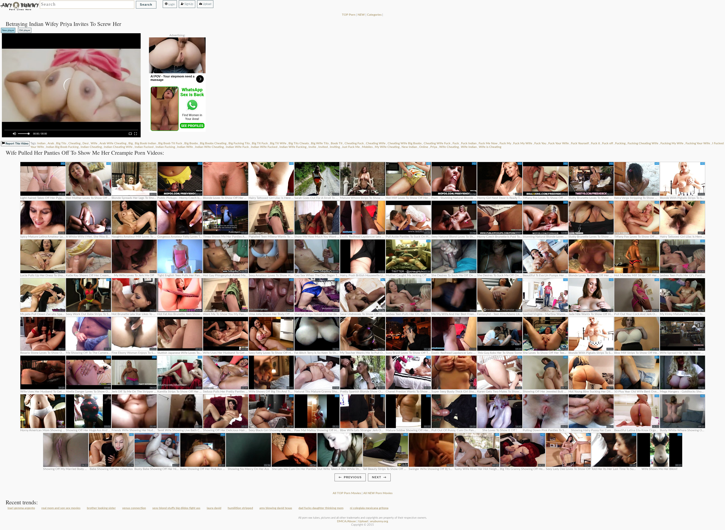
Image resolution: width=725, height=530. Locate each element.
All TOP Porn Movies (347, 493)
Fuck (456, 143)
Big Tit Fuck (260, 143)
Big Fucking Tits (239, 143)
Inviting (335, 146)
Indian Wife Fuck (237, 146)
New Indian (409, 146)
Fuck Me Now (488, 143)
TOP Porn (348, 14)
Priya (433, 146)
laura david (214, 508)
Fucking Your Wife (698, 143)
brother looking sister (101, 508)
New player (8, 30)
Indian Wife (185, 146)
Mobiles (367, 146)
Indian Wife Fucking (292, 146)
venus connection (134, 508)
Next (376, 477)
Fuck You (540, 143)
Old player (24, 30)
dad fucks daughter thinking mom (320, 508)
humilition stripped (240, 508)
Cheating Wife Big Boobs (405, 143)
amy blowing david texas (275, 508)
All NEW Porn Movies (378, 493)
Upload (206, 4)
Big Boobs (191, 143)
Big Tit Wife (278, 143)
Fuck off (607, 143)
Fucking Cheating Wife (643, 143)
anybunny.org (379, 521)
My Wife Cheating (387, 146)
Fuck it (595, 143)
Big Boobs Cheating (213, 143)
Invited (323, 146)
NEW (361, 14)
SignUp (188, 4)
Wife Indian (469, 146)
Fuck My (505, 143)
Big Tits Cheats (298, 143)
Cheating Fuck (354, 143)
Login (171, 4)
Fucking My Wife (671, 143)
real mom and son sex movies (60, 508)
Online (423, 146)
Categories (374, 14)
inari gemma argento (21, 508)
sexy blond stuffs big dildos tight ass (176, 508)
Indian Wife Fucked (264, 146)
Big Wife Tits (320, 143)
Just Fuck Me (351, 146)
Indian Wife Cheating (209, 146)
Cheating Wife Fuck (437, 143)
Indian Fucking (165, 146)
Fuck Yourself (580, 143)
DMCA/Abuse (346, 521)
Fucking (620, 143)
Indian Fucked (144, 146)
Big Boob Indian (145, 143)
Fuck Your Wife (558, 143)
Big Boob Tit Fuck (170, 143)
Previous (353, 477)
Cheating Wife (376, 143)
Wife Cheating (449, 146)
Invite (312, 146)
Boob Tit (336, 143)
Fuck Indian (469, 143)
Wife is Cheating (490, 146)
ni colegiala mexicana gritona (369, 508)
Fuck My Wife (522, 143)
